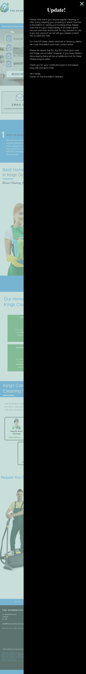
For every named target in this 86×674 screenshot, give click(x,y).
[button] (82, 4)
